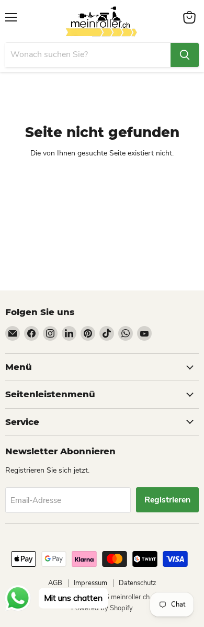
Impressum (90, 583)
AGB (55, 583)
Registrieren (167, 500)
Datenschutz (137, 583)
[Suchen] (185, 55)
